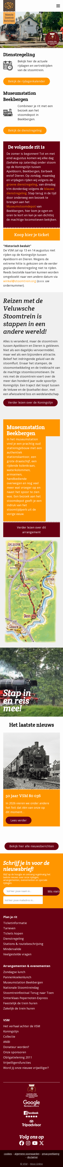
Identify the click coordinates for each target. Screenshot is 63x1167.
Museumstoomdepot (21, 206)
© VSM (23, 1163)
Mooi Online (36, 1163)
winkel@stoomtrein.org (19, 281)
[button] (58, 6)
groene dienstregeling (21, 184)
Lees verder (18, 820)
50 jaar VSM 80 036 (23, 795)
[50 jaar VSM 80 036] (31, 761)
